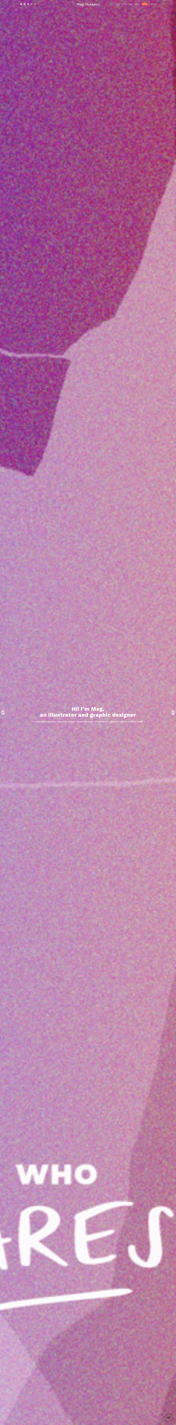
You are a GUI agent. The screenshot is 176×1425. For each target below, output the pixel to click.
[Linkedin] (28, 4)
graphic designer (113, 715)
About (131, 4)
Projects (124, 4)
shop (144, 4)
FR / (152, 4)
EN (155, 4)
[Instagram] (21, 4)
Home (118, 4)
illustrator (62, 715)
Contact (137, 4)
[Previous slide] (2, 712)
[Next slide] (173, 712)
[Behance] (31, 4)
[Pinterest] (24, 4)
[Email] (35, 4)
